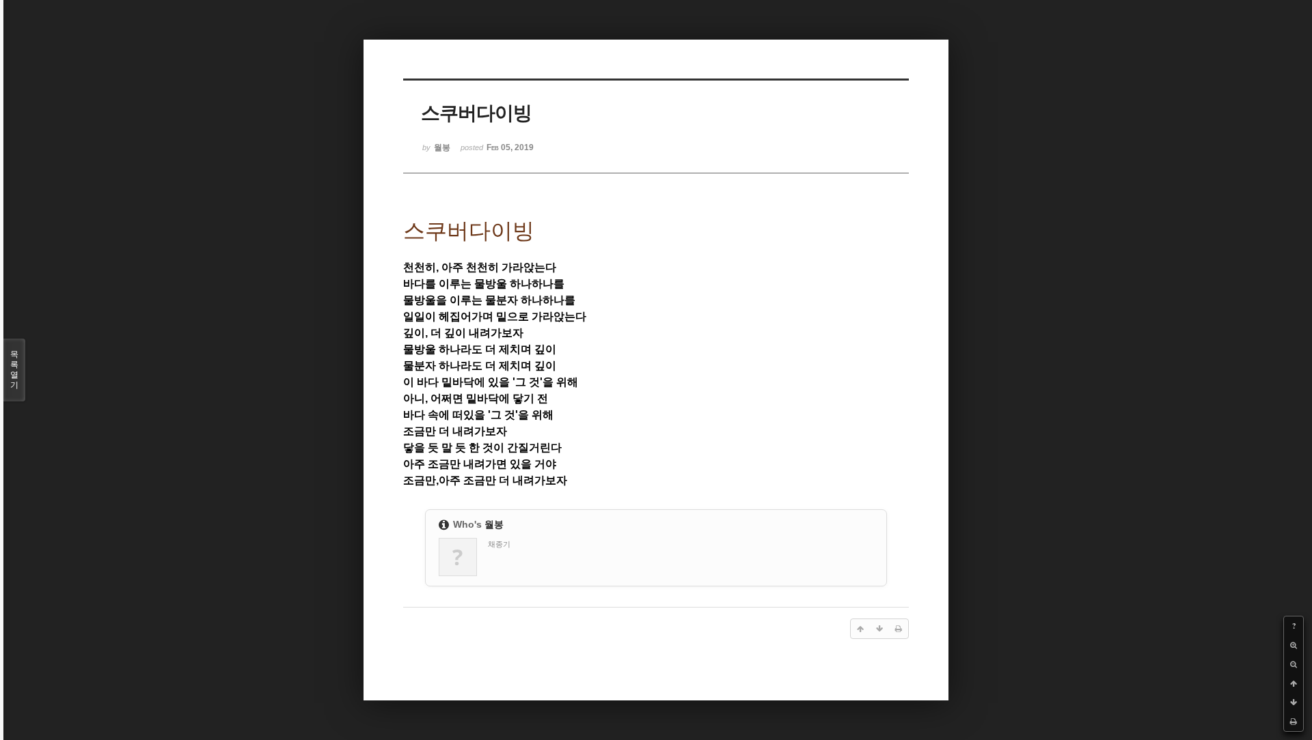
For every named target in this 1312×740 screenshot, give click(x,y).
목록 (14, 370)
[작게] (1293, 664)
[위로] (1293, 683)
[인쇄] (1293, 721)
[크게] (1293, 645)
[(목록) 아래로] (1293, 702)
